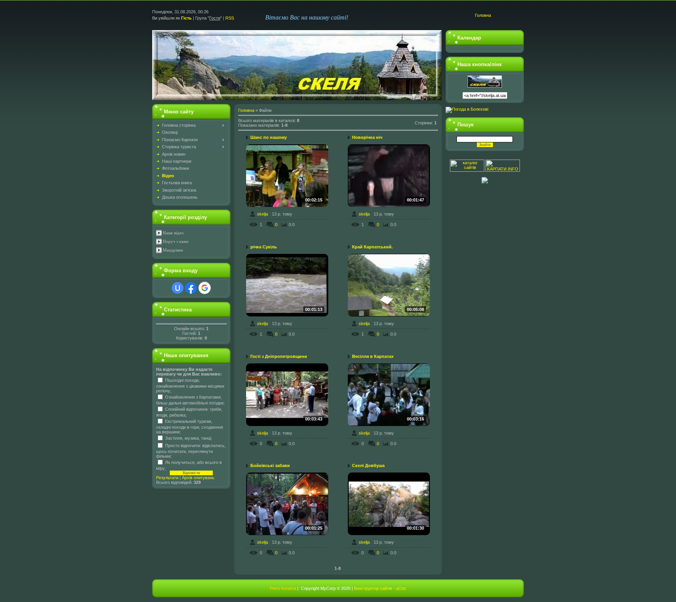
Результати (167, 477)
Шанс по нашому (268, 137)
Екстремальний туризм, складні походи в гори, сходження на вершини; (189, 426)
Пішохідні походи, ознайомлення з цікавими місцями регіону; (190, 385)
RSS (229, 18)
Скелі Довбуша (368, 465)
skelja (262, 214)
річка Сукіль (263, 246)
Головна (483, 15)
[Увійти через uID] (177, 288)
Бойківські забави (270, 465)
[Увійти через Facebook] (191, 288)
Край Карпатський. (372, 246)
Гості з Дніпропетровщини (278, 356)
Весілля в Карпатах (373, 356)
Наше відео (173, 233)
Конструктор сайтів (373, 588)
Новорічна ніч (367, 137)
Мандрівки (173, 250)
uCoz (401, 588)
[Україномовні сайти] (467, 170)
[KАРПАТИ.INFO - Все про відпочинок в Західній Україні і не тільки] (502, 170)
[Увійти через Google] (204, 288)
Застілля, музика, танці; (188, 437)
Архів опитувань (198, 477)
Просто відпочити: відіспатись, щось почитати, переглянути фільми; (191, 450)
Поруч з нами (176, 241)
